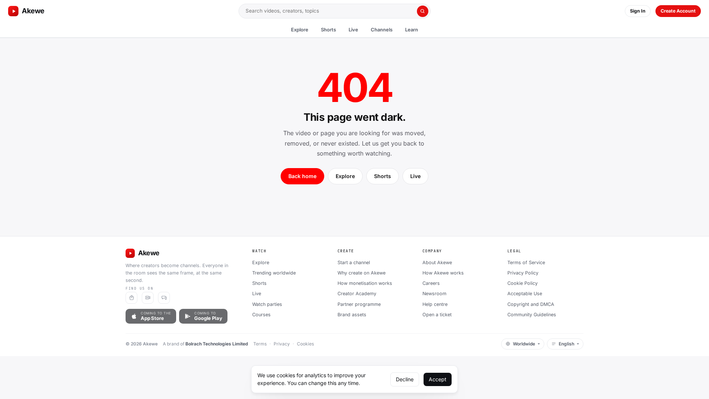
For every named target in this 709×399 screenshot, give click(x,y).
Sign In (637, 11)
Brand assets (352, 314)
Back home (302, 176)
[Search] (422, 11)
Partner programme (359, 304)
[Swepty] (131, 298)
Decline (405, 379)
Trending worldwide (274, 273)
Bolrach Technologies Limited (216, 344)
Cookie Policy (522, 283)
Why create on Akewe (362, 273)
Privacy (282, 344)
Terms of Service (526, 262)
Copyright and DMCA (530, 304)
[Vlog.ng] (148, 298)
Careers (431, 283)
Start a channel (354, 262)
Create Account (678, 11)
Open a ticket (437, 314)
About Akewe (437, 262)
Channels (382, 30)
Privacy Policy (522, 273)
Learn (411, 30)
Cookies (305, 344)
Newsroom (434, 293)
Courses (261, 314)
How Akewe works (443, 273)
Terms (260, 344)
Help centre (435, 304)
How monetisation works (365, 283)
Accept (437, 379)
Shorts (328, 30)
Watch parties (267, 304)
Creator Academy (357, 293)
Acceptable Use (524, 293)
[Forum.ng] (164, 298)
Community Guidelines (531, 314)
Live (353, 30)
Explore (299, 30)
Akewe (33, 11)
